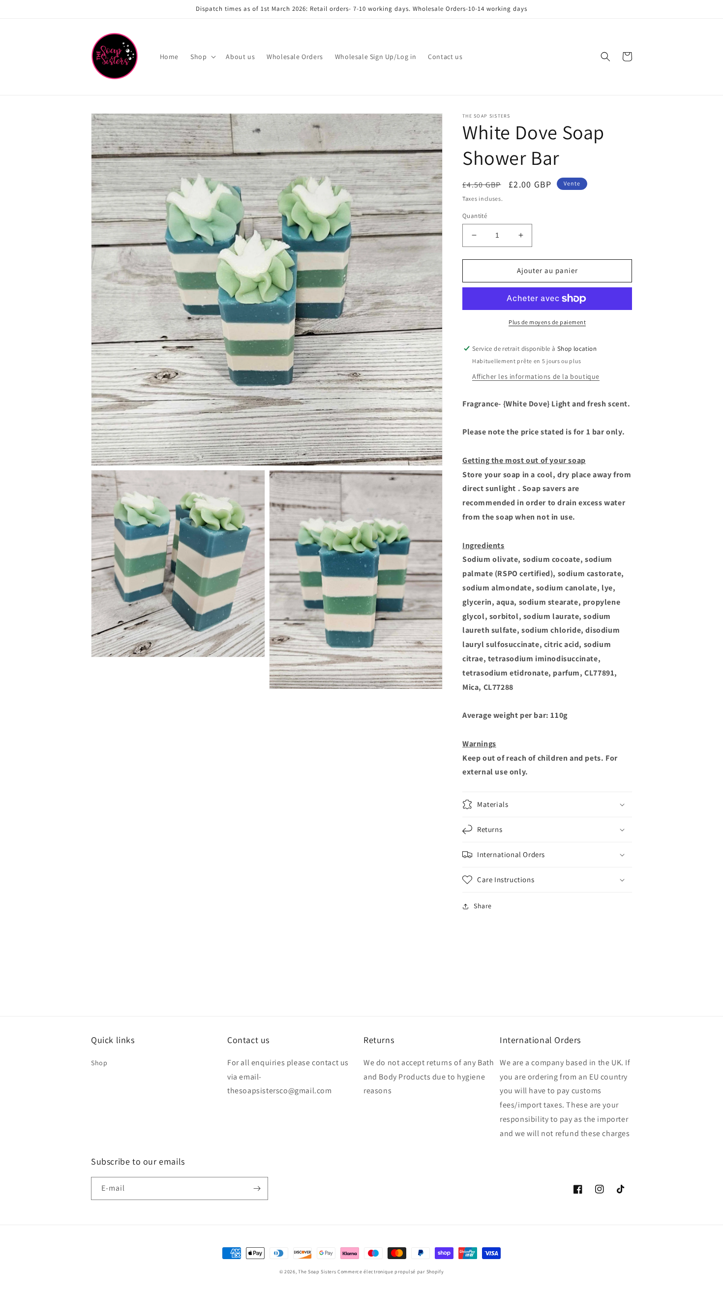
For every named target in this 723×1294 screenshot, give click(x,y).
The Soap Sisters (317, 1271)
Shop (99, 1062)
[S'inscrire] (257, 1188)
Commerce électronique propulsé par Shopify (390, 1271)
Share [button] (483, 905)
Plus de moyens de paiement (547, 322)
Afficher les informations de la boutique (536, 376)
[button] (202, 56)
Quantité (474, 216)
